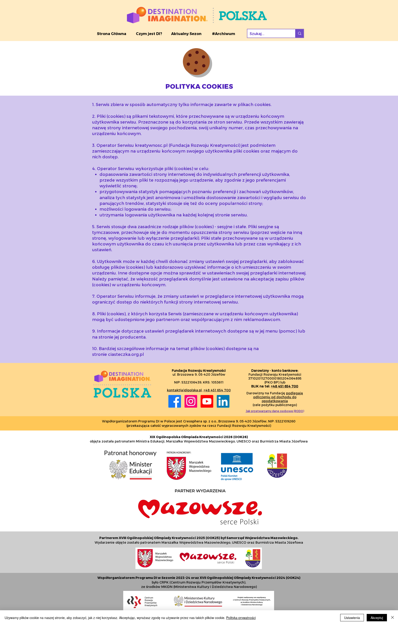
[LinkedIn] (223, 401)
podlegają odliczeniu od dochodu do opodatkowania (278, 397)
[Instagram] (190, 401)
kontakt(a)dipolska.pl (184, 390)
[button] (149, 34)
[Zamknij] (392, 617)
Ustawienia (352, 617)
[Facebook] (174, 401)
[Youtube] (207, 401)
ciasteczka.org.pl (126, 354)
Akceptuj (377, 617)
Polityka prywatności (241, 617)
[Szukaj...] (299, 33)
